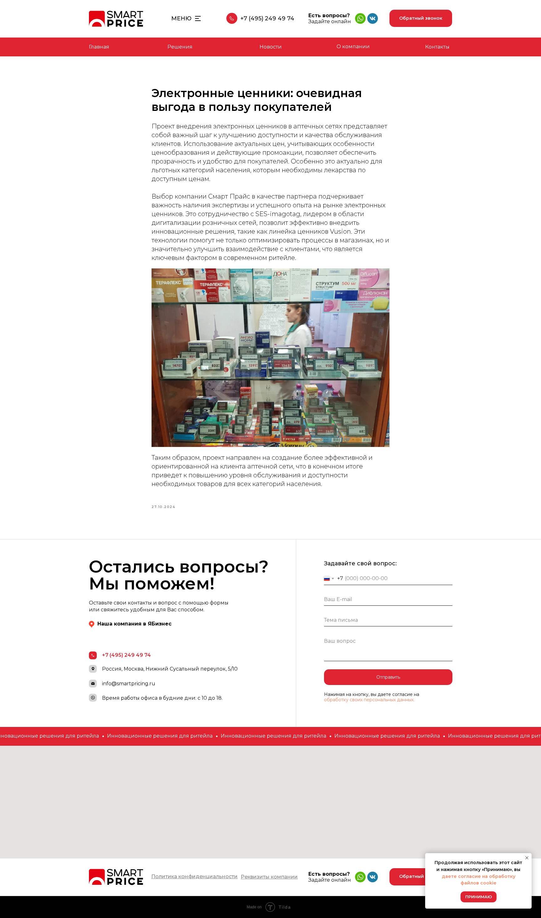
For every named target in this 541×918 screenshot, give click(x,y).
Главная (99, 47)
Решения (180, 47)
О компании (353, 46)
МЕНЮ (181, 18)
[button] (420, 18)
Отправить (388, 677)
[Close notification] (527, 858)
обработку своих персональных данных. (369, 700)
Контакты (437, 47)
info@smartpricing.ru (128, 684)
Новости (271, 47)
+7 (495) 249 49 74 (267, 18)
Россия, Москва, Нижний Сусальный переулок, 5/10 (170, 669)
